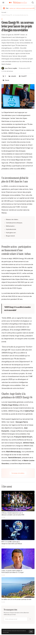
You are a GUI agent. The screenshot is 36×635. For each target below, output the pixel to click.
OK (31, 631)
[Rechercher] (33, 2)
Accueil (3, 12)
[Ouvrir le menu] (3, 2)
